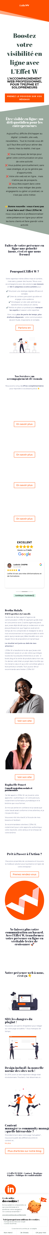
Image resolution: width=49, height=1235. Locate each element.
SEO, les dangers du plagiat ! (18, 1020)
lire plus (8, 1143)
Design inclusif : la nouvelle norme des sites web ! (24, 1069)
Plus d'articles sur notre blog (24, 1151)
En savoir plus (24, 424)
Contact (28, 1173)
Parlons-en (24, 327)
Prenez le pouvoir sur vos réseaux (24, 98)
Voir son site (24, 720)
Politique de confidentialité (29, 1175)
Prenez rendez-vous (24, 874)
